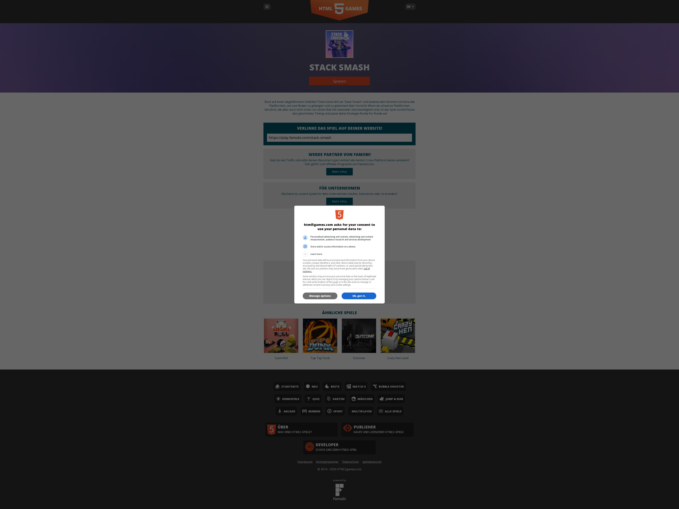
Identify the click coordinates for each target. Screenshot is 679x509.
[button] (339, 254)
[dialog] (339, 255)
